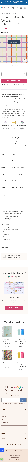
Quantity (3, 71)
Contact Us (4, 423)
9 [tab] (20, 301)
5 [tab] (15, 65)
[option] (14, 49)
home (2, 12)
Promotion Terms (21, 453)
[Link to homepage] (5, 7)
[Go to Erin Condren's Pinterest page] (18, 444)
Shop (3, 438)
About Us (4, 428)
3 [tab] (12, 65)
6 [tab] (17, 65)
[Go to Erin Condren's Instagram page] (10, 444)
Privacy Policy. (24, 403)
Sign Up (23, 400)
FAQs (3, 419)
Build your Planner (14, 81)
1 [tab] (3, 301)
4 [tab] (9, 301)
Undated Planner (8, 12)
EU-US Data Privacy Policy (11, 453)
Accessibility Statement (15, 457)
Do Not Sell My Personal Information (14, 455)
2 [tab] (5, 301)
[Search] (17, 7)
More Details (5, 247)
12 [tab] (14, 303)
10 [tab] (22, 301)
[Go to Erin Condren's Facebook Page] (7, 444)
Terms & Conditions (18, 403)
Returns (3, 416)
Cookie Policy (22, 450)
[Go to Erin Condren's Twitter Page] (15, 444)
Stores (3, 433)
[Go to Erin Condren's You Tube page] (12, 444)
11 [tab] (25, 301)
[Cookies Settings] (1, 459)
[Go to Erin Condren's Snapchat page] (21, 444)
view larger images (14, 308)
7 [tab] (16, 301)
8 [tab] (18, 301)
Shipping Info (5, 413)
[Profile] (13, 7)
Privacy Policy (15, 450)
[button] (1, 2)
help (3, 409)
